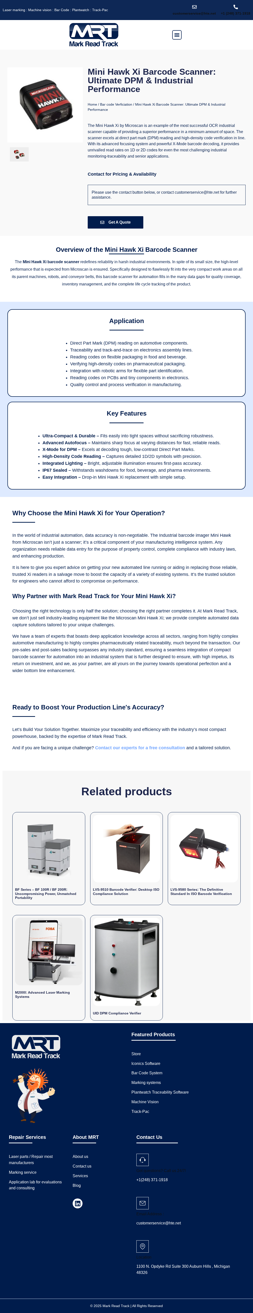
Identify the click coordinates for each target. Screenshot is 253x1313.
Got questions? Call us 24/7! (161, 1171)
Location (143, 1257)
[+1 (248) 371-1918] (235, 7)
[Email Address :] (142, 1203)
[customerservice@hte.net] (194, 7)
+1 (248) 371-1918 (235, 13)
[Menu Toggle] (177, 35)
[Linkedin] (78, 1203)
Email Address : (150, 1214)
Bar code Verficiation (116, 104)
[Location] (142, 1246)
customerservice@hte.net (194, 13)
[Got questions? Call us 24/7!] (142, 1160)
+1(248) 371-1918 (152, 1180)
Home (92, 104)
